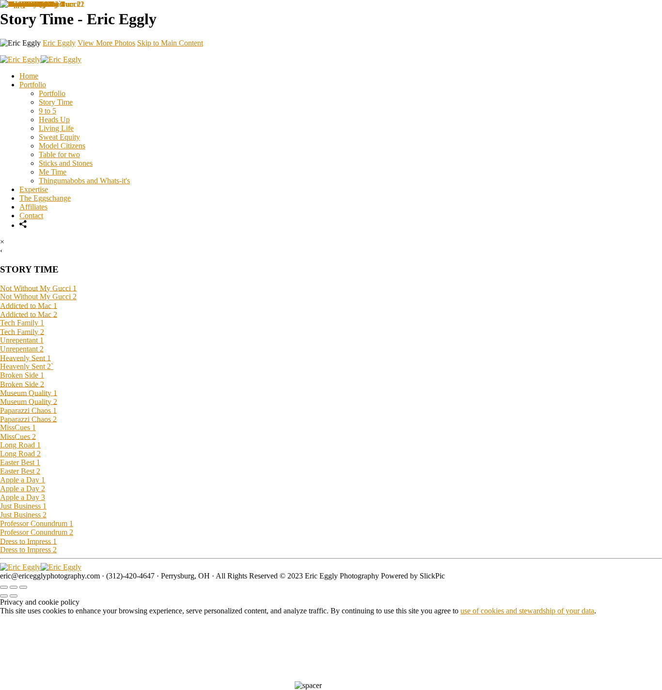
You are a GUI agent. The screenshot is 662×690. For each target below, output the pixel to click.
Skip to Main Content (170, 43)
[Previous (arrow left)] (4, 595)
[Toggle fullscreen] (13, 587)
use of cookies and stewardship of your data (527, 611)
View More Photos (106, 43)
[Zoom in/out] (23, 587)
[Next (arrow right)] (13, 595)
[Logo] (40, 567)
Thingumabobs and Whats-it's (84, 181)
